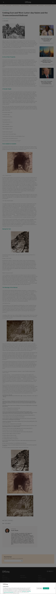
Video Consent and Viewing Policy (8, 592)
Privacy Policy (29, 591)
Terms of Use (24, 591)
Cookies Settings (39, 588)
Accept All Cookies (46, 588)
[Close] (55, 588)
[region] (28, 588)
